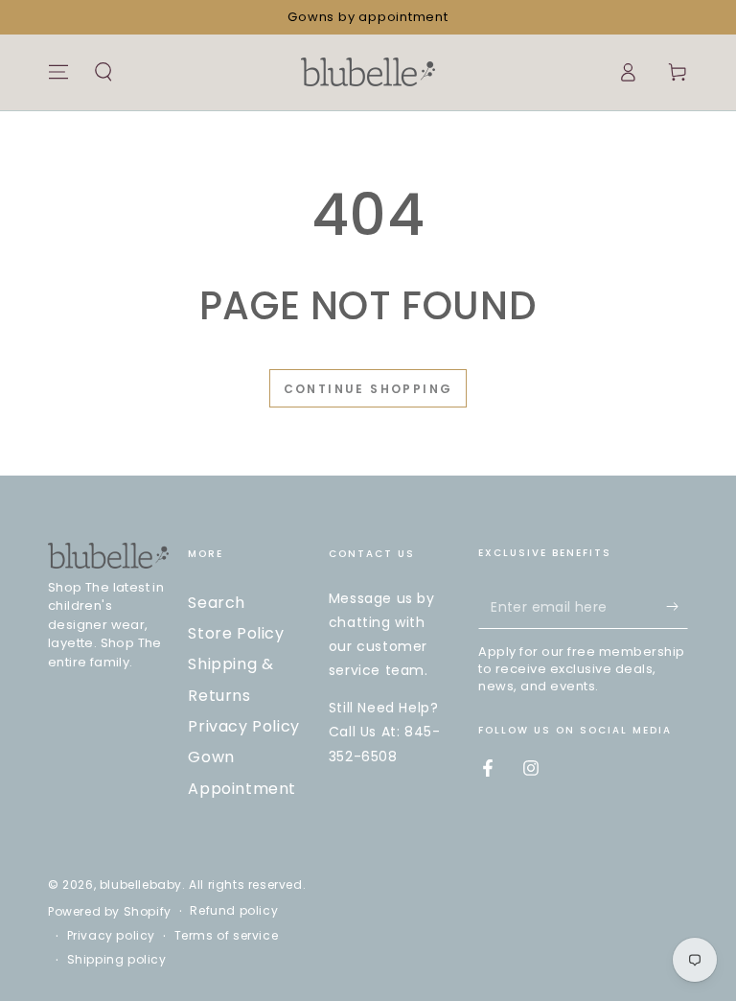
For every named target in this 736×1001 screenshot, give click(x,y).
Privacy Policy (243, 726)
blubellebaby (141, 884)
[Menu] (58, 72)
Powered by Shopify (110, 912)
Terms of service (226, 935)
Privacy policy (111, 935)
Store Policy (236, 633)
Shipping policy (117, 959)
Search (216, 603)
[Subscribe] (677, 607)
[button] (103, 72)
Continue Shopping (368, 389)
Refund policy (234, 911)
